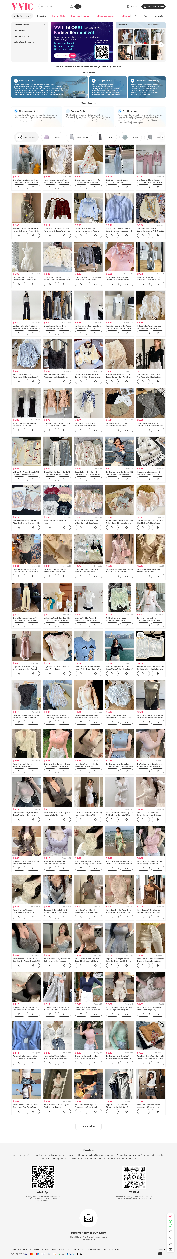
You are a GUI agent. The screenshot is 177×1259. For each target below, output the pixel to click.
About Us (15, 1249)
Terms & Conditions (111, 1249)
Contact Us (26, 1249)
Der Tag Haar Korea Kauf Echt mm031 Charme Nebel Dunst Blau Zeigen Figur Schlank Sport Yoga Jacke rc (119, 474)
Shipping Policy (94, 1249)
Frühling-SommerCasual (131, 16)
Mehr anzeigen (155, 25)
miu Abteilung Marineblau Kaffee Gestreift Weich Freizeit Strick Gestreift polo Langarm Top (119, 669)
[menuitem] (29, 25)
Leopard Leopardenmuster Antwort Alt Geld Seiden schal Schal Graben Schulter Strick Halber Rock (57, 425)
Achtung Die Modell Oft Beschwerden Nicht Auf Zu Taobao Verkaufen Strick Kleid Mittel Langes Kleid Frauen (119, 864)
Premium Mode (58, 16)
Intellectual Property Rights (45, 1249)
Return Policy (79, 1249)
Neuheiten (41, 16)
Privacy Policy (65, 1249)
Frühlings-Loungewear (104, 16)
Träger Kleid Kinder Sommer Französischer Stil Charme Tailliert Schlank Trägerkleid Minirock (25, 279)
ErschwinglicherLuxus (80, 16)
